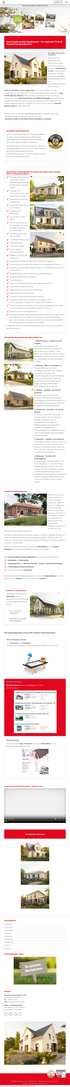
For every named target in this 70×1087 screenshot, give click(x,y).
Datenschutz (7, 948)
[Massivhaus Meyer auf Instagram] (11, 1014)
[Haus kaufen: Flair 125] (47, 216)
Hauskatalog (7, 924)
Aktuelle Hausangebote (14, 682)
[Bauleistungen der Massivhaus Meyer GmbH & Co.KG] (35, 661)
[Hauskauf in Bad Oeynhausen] (25, 510)
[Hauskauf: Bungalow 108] (18, 375)
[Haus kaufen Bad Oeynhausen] (25, 68)
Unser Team (7, 933)
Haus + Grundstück (27, 685)
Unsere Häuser (8, 927)
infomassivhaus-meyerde (16, 1002)
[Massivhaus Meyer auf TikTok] (15, 1014)
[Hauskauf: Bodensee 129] (18, 350)
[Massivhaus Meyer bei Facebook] (6, 1014)
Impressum (7, 945)
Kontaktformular (8, 942)
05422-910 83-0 (13, 999)
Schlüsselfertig (8, 930)
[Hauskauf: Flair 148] (18, 399)
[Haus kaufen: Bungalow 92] (47, 189)
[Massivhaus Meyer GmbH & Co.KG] (3, 2)
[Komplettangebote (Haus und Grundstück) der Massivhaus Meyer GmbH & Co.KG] (35, 711)
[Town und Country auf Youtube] (20, 1014)
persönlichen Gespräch (33, 114)
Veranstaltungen (8, 939)
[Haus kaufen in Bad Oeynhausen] (47, 605)
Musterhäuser (8, 936)
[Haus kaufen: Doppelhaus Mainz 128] (47, 245)
